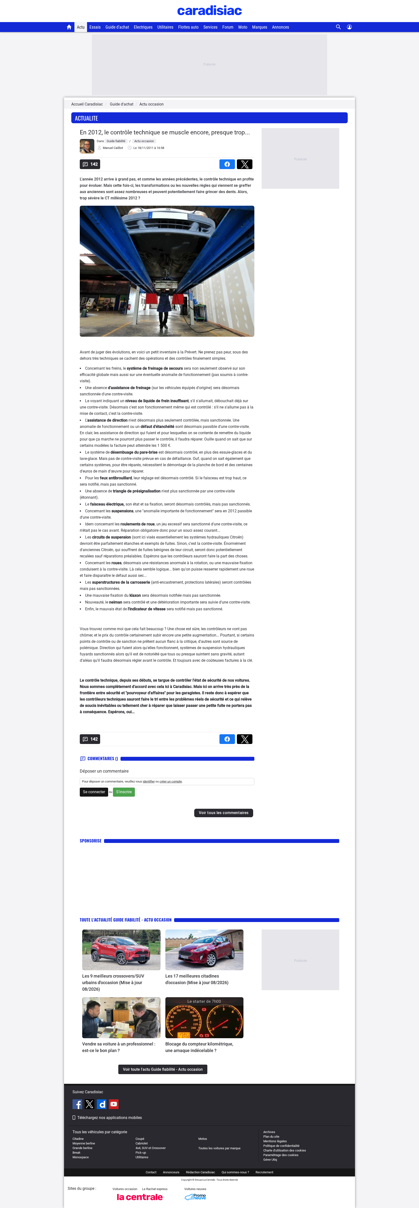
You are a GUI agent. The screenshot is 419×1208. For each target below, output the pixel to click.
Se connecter (94, 792)
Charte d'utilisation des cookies (284, 1150)
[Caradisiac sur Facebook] (78, 1104)
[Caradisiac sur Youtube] (114, 1104)
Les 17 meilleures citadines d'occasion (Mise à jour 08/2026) (196, 979)
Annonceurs (171, 1172)
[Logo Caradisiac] (209, 19)
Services (210, 27)
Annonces (280, 27)
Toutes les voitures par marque (219, 1148)
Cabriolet (142, 1143)
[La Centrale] (139, 1201)
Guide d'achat (117, 27)
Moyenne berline (84, 1143)
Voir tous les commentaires (224, 812)
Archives (269, 1132)
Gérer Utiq (270, 1159)
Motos (202, 1139)
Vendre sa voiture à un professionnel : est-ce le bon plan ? (118, 1047)
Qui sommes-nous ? (235, 1172)
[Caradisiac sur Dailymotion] (102, 1104)
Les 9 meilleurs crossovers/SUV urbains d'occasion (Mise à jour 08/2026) (113, 982)
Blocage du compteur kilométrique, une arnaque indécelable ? (199, 1047)
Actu (81, 27)
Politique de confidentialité (281, 1146)
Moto (242, 27)
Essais (95, 27)
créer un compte (171, 781)
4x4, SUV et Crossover (151, 1148)
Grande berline (82, 1148)
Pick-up (141, 1152)
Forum (228, 27)
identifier (149, 781)
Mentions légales (275, 1141)
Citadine (78, 1139)
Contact (151, 1172)
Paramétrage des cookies (280, 1155)
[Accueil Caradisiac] (69, 27)
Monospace (81, 1157)
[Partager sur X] (245, 162)
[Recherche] (338, 27)
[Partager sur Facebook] (228, 162)
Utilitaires (165, 27)
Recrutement (264, 1172)
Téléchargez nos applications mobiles (109, 1117)
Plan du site (271, 1136)
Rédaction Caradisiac (200, 1172)
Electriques (143, 27)
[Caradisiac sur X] (90, 1104)
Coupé (140, 1139)
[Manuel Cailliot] (87, 152)
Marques (259, 27)
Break (77, 1152)
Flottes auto (188, 27)
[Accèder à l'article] (121, 950)
